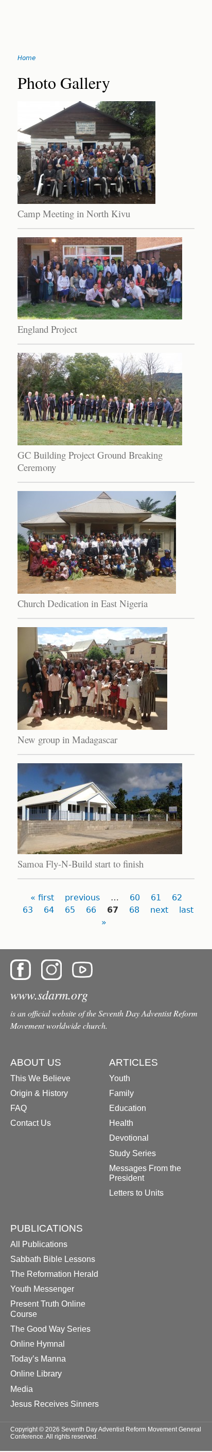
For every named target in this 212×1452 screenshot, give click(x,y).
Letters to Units (136, 1193)
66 (91, 910)
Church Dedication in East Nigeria (82, 603)
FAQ (18, 1108)
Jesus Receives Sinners (54, 1404)
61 (156, 897)
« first (42, 897)
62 (177, 897)
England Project (47, 329)
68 (134, 910)
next (159, 910)
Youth (119, 1078)
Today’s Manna (38, 1358)
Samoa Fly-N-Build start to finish (80, 863)
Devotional (129, 1138)
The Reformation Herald (54, 1274)
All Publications (38, 1244)
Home (26, 58)
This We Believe (40, 1078)
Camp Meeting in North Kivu (73, 213)
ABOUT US (35, 1062)
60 (135, 897)
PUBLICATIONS (46, 1228)
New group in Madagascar (67, 739)
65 (70, 910)
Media (21, 1389)
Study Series (132, 1153)
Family (121, 1093)
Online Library (36, 1373)
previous (82, 897)
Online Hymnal (37, 1344)
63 (28, 910)
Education (127, 1108)
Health (121, 1123)
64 (49, 910)
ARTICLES (133, 1062)
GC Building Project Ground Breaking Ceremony (90, 461)
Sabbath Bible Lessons (52, 1259)
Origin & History (39, 1093)
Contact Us (30, 1123)
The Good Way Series (50, 1329)
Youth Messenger (42, 1289)
